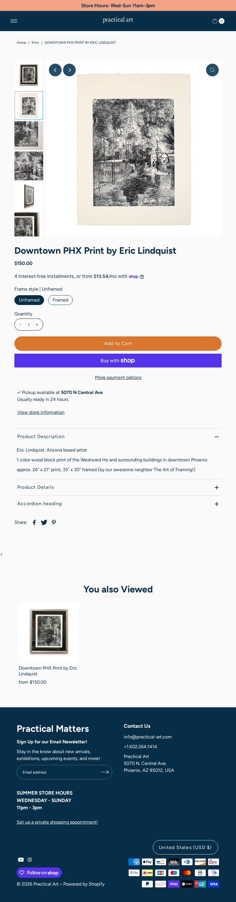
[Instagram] (30, 860)
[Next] (69, 70)
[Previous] (55, 70)
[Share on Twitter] (44, 522)
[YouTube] (21, 860)
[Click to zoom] (212, 70)
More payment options (118, 377)
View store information (40, 412)
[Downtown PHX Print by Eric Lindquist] (49, 632)
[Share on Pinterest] (54, 522)
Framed (60, 300)
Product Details (35, 487)
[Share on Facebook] (34, 522)
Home (21, 43)
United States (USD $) (185, 847)
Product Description (41, 436)
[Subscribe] (105, 772)
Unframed (29, 300)
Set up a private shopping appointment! (57, 822)
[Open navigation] (13, 21)
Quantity (23, 314)
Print (35, 43)
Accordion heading (39, 503)
